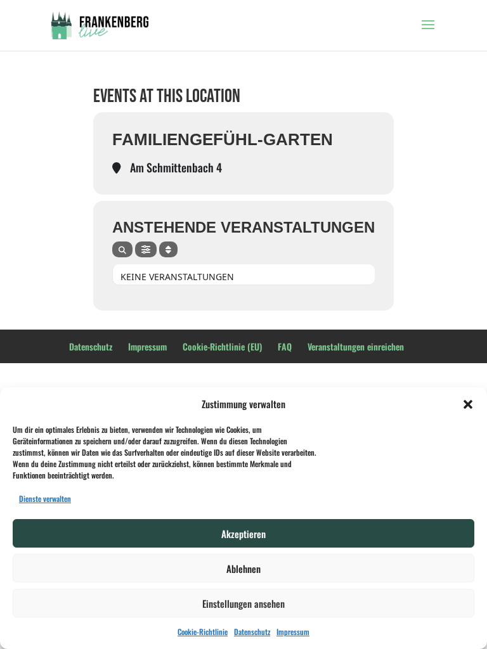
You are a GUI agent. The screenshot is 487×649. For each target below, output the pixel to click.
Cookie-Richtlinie (203, 631)
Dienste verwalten (45, 498)
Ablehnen (243, 568)
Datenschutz (252, 631)
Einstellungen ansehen (243, 603)
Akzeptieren (243, 534)
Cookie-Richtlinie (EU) (222, 346)
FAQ (285, 346)
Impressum (292, 631)
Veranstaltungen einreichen (356, 346)
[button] (468, 404)
